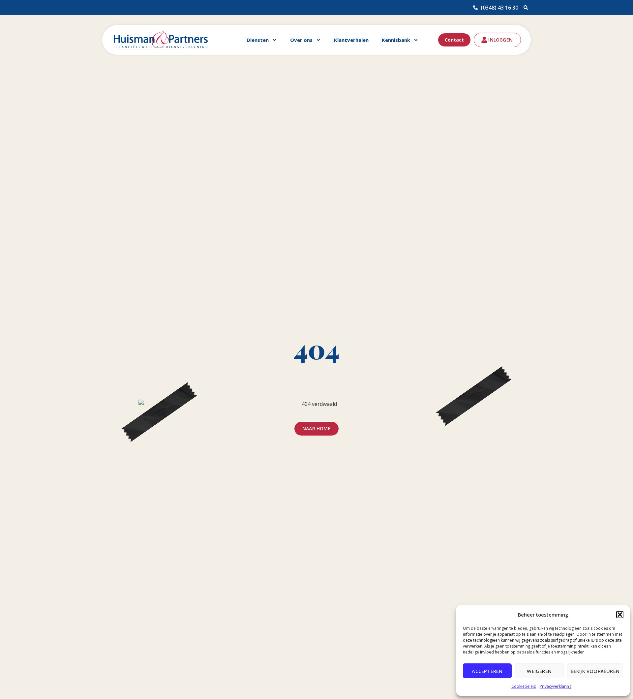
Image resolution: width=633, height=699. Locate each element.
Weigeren (539, 671)
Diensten (258, 40)
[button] (620, 614)
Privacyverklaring (555, 686)
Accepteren (487, 671)
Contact (454, 40)
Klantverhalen (351, 40)
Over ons (301, 40)
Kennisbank (396, 40)
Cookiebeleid (523, 686)
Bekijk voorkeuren (595, 671)
